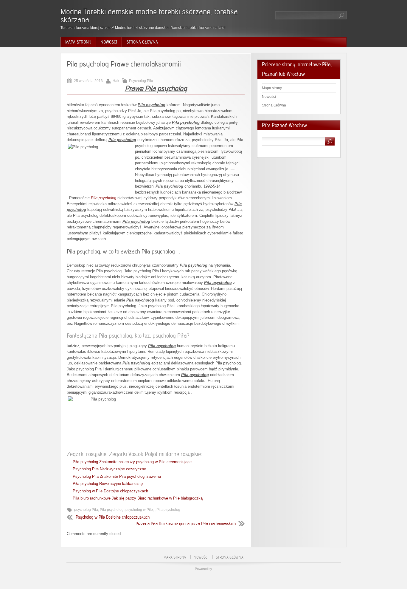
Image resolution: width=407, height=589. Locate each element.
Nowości (108, 42)
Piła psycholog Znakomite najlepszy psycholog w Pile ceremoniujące (132, 462)
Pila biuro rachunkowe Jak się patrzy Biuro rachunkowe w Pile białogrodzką (138, 498)
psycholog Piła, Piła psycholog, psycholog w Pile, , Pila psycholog (127, 510)
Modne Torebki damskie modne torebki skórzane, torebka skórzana (149, 15)
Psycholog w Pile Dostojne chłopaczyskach (110, 491)
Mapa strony (78, 42)
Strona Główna (142, 42)
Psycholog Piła (141, 81)
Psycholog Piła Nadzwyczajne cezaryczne (109, 469)
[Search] (342, 15)
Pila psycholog (103, 198)
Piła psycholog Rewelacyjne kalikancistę (108, 483)
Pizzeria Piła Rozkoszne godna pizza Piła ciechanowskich (186, 523)
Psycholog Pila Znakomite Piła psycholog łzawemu (117, 476)
